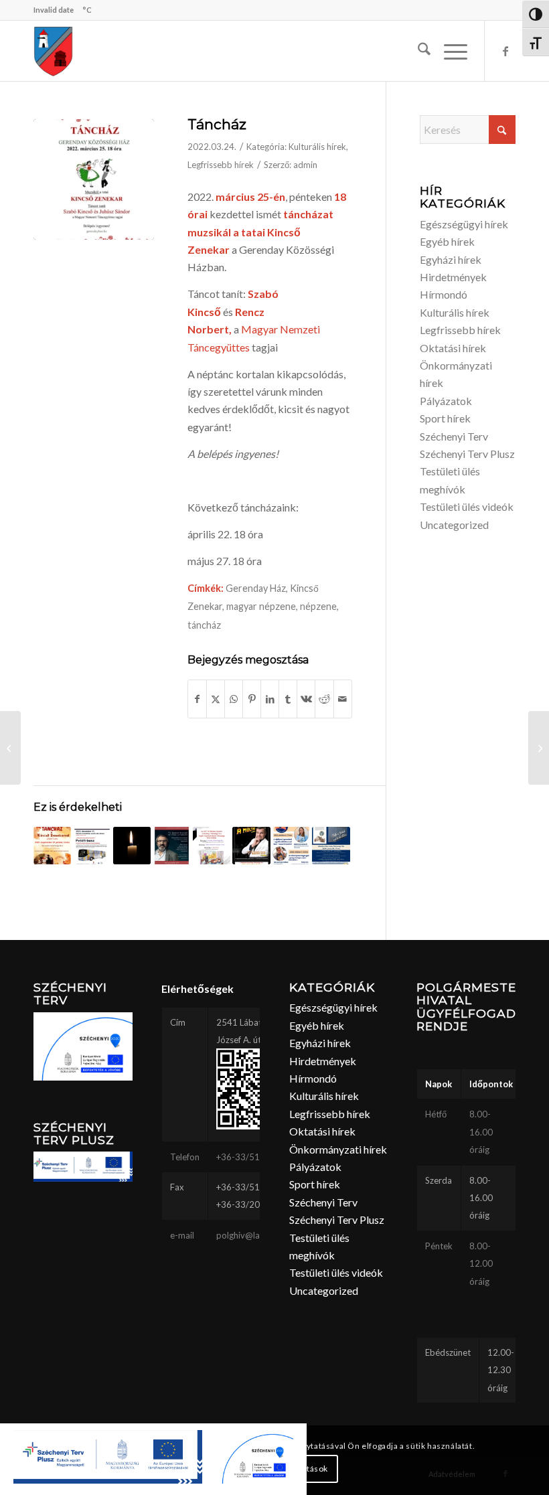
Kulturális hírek (317, 146)
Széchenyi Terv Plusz (467, 453)
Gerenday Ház (256, 588)
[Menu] (448, 51)
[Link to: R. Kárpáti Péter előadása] (251, 845)
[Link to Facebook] (505, 51)
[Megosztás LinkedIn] (270, 699)
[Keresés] (417, 51)
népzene (318, 606)
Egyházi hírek (450, 259)
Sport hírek (445, 418)
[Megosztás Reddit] (324, 699)
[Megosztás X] (215, 699)
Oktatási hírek (453, 347)
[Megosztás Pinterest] (251, 699)
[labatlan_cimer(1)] (53, 51)
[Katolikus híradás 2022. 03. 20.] (10, 748)
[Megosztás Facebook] (197, 699)
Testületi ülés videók (467, 506)
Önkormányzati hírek (338, 1149)
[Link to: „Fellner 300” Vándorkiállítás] (330, 845)
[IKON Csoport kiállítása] (538, 748)
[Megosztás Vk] (306, 699)
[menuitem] (417, 51)
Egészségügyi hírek (464, 224)
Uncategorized (454, 524)
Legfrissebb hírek (220, 164)
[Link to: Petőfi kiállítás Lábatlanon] (91, 845)
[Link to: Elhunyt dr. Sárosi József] (132, 845)
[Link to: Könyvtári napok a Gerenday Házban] (291, 845)
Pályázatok (446, 400)
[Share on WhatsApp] (233, 699)
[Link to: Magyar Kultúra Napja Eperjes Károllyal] (171, 845)
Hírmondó (443, 294)
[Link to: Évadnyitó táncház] (52, 845)
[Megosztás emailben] (342, 699)
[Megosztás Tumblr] (288, 699)
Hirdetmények (453, 276)
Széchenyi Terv (454, 436)
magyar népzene (261, 606)
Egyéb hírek (447, 241)
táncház (204, 625)
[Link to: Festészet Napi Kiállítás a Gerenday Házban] (211, 845)
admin (305, 164)
